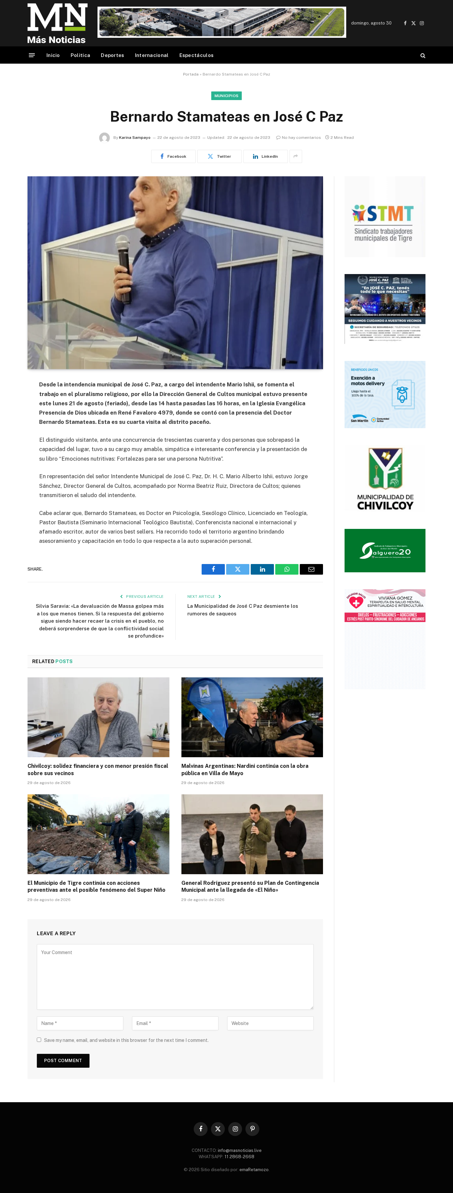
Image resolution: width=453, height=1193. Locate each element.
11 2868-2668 (239, 1156)
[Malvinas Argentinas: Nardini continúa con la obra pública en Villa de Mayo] (252, 717)
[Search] (422, 55)
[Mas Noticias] (58, 23)
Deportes (112, 55)
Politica (80, 55)
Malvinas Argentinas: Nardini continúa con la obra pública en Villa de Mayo (244, 769)
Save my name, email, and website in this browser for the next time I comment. (126, 1040)
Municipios (227, 95)
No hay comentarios (301, 137)
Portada (191, 74)
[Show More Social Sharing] (296, 156)
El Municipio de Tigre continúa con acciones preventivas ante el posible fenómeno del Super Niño (96, 886)
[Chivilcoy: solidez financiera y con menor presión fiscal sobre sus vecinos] (98, 717)
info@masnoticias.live (240, 1150)
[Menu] (32, 55)
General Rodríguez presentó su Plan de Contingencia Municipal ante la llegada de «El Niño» (250, 886)
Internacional (152, 55)
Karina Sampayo (135, 137)
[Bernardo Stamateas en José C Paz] (175, 272)
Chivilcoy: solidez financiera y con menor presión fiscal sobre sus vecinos (98, 769)
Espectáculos (196, 55)
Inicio (53, 55)
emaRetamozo (254, 1169)
